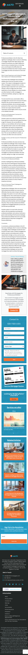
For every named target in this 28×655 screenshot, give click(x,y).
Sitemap (7, 603)
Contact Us (14, 310)
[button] (24, 53)
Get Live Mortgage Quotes (14, 386)
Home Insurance (9, 609)
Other (6, 605)
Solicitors (7, 614)
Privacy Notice (8, 598)
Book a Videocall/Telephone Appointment (12, 616)
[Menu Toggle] (20, 6)
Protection (7, 611)
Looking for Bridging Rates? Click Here (14, 394)
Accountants (8, 607)
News (6, 596)
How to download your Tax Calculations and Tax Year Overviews (15, 620)
